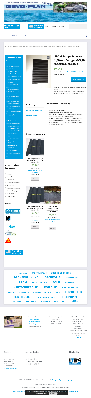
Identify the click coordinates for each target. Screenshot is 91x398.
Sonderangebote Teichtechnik (12, 142)
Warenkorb (61, 26)
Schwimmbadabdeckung (14, 153)
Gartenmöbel (10, 185)
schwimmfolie (24, 292)
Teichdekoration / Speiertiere (13, 146)
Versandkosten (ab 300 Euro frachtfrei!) (73, 71)
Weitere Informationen (41, 393)
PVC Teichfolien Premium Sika (14, 73)
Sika (58, 292)
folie (82, 91)
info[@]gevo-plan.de (10, 368)
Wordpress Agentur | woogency (62, 380)
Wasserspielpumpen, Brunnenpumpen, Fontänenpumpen (16, 128)
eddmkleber (71, 277)
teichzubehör (45, 301)
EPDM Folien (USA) (15, 79)
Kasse (46, 26)
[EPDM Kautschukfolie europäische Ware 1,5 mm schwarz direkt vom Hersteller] (13, 215)
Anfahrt (78, 338)
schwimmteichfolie (42, 292)
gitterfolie (69, 283)
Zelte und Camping (12, 191)
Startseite (9, 46)
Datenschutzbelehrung (24, 391)
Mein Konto (53, 26)
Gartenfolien (24, 36)
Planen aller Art (11, 196)
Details (35, 179)
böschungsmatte (61, 272)
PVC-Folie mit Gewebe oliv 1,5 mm (14, 107)
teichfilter (63, 94)
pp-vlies (11, 292)
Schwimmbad (10, 179)
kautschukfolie (75, 94)
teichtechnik (17, 301)
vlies (75, 301)
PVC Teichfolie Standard (14, 111)
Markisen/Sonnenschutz (13, 188)
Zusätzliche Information (34, 110)
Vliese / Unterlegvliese (14, 83)
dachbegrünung (66, 91)
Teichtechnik (10, 177)
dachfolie (81, 94)
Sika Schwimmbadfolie (14, 66)
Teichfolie (14, 36)
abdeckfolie (23, 273)
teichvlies (31, 301)
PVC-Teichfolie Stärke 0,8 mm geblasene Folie (14, 102)
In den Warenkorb (78, 79)
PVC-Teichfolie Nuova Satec (13, 98)
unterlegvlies (60, 301)
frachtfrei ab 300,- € (36, 26)
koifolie (79, 91)
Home (6, 36)
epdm (68, 94)
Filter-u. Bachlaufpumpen (14, 137)
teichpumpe (57, 94)
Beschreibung (30, 105)
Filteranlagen (13, 133)
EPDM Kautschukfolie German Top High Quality (14, 93)
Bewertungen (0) (31, 115)
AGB (14, 391)
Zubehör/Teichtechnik (14, 123)
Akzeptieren (53, 393)
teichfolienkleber (45, 297)
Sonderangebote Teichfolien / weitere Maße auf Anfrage (28, 46)
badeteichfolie (39, 273)
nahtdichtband (70, 287)
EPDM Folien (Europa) (15, 76)
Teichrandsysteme (13, 121)
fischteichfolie (39, 282)
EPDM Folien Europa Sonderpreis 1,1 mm (13, 88)
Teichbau (9, 174)
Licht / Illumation (12, 150)
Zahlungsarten (73, 391)
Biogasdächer (10, 193)
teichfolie (73, 91)
